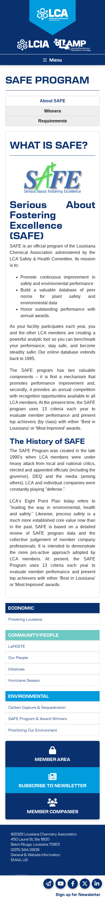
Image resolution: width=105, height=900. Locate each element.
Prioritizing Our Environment (32, 730)
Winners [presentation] (52, 111)
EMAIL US (19, 859)
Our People (18, 657)
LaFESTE (16, 646)
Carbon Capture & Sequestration (37, 707)
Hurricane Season (24, 680)
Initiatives (16, 668)
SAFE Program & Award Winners (37, 718)
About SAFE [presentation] (52, 101)
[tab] (52, 101)
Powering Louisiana (25, 619)
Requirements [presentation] (52, 121)
